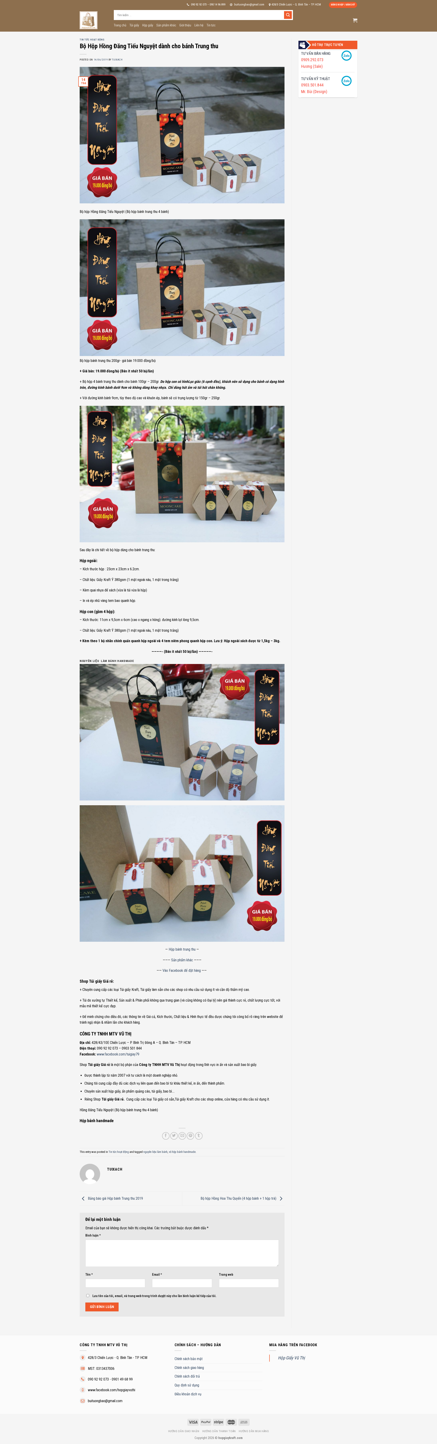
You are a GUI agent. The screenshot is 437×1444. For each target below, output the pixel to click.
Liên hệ (198, 25)
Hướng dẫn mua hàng (254, 1431)
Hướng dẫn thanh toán (219, 1431)
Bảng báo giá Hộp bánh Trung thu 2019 (115, 1198)
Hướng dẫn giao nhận (183, 1431)
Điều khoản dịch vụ (188, 1394)
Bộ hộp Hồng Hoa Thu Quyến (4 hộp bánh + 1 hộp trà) (239, 1198)
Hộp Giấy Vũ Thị (291, 1358)
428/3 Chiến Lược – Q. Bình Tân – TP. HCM (296, 4)
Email (157, 1275)
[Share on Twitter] (174, 1136)
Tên (89, 1275)
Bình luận (93, 1235)
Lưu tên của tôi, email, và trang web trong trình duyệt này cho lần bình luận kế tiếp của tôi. (154, 1296)
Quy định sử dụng (187, 1385)
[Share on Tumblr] (199, 1136)
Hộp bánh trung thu (182, 949)
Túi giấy (134, 25)
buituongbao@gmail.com (249, 4)
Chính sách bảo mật (189, 1359)
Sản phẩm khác (166, 25)
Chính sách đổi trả (187, 1376)
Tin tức (211, 25)
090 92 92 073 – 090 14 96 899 (207, 4)
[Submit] (288, 15)
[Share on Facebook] (166, 1136)
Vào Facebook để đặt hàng (182, 970)
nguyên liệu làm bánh (155, 1152)
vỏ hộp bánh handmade (182, 1152)
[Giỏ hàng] (355, 20)
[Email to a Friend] (182, 1136)
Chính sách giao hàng (189, 1368)
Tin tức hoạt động (92, 39)
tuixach (117, 59)
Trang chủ (120, 25)
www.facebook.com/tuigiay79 (118, 1054)
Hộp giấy (147, 25)
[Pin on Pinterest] (190, 1136)
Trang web (226, 1275)
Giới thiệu (185, 25)
